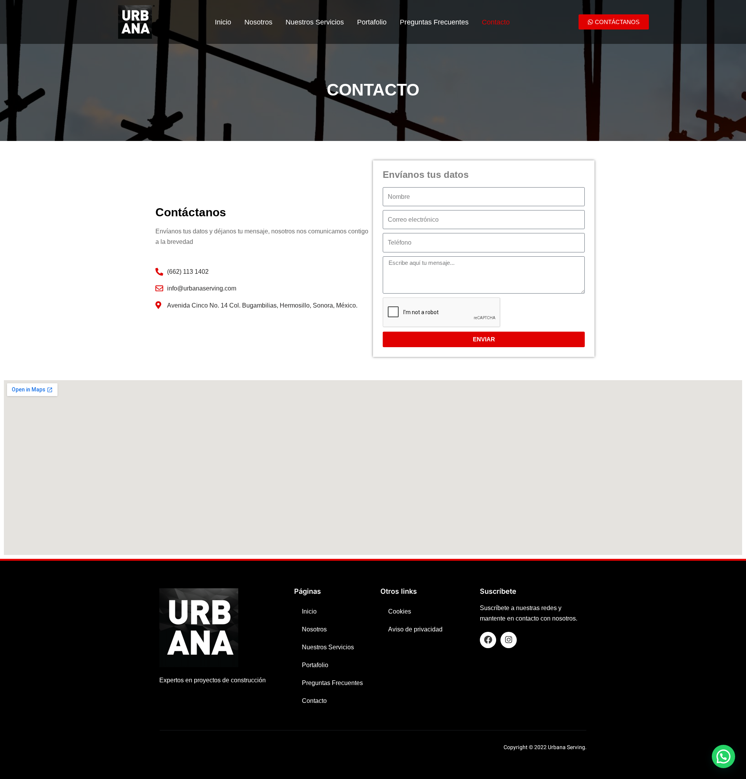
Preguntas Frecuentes (434, 22)
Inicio (223, 22)
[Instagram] (508, 640)
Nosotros (258, 22)
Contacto (496, 22)
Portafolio (372, 22)
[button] (723, 756)
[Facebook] (488, 640)
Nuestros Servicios (315, 22)
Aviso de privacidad (415, 629)
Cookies (399, 611)
